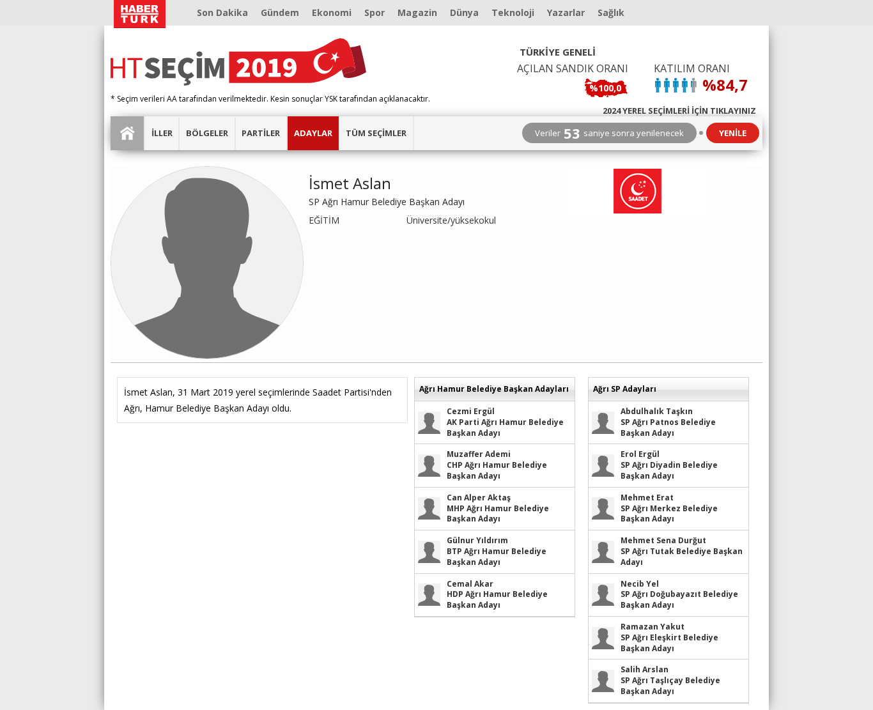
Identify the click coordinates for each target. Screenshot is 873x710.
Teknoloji (512, 12)
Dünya (464, 12)
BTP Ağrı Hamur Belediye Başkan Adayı (496, 551)
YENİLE (732, 133)
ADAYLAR (313, 133)
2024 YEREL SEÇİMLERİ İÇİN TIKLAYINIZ (679, 110)
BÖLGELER (207, 133)
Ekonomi (332, 12)
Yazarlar (566, 12)
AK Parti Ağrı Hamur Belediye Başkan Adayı (505, 422)
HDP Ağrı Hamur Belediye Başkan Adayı (497, 594)
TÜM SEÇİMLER (376, 133)
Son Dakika (222, 12)
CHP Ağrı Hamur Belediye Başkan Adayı (497, 465)
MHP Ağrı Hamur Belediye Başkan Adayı (498, 508)
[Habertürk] (139, 14)
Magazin (417, 12)
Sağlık (611, 12)
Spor (374, 12)
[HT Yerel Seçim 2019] (238, 62)
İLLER (162, 133)
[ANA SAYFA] (128, 133)
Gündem (280, 12)
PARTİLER (261, 133)
